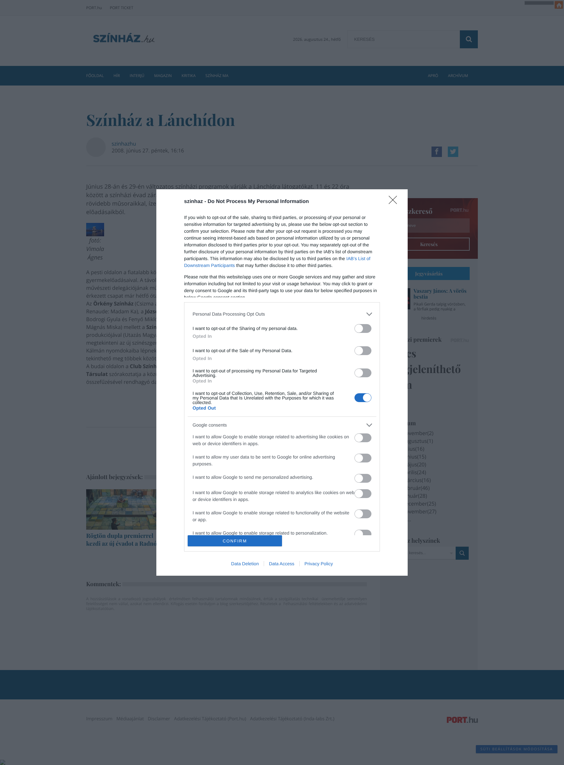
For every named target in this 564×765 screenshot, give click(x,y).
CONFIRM (235, 541)
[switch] (362, 328)
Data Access (281, 563)
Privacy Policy (319, 563)
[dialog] (282, 382)
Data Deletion (245, 563)
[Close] (395, 202)
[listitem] (282, 314)
